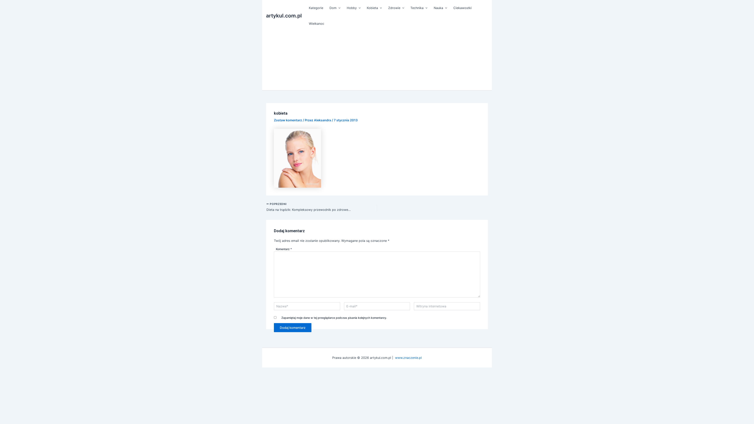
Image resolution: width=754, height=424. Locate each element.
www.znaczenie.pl (408, 358)
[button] (338, 8)
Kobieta (372, 8)
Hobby (352, 8)
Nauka (438, 8)
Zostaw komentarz (288, 120)
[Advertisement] (377, 60)
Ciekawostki (462, 8)
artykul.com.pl (284, 16)
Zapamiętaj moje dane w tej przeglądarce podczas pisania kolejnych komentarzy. (334, 317)
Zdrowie (394, 8)
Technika (417, 8)
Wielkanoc (316, 24)
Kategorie (316, 8)
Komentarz (284, 249)
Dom (333, 8)
